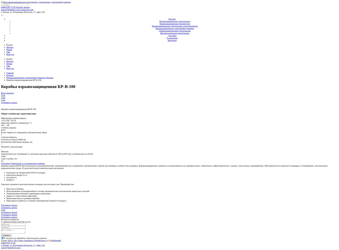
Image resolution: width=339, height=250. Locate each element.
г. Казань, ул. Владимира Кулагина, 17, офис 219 (23, 245)
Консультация (7, 93)
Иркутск (10, 54)
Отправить (6, 235)
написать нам (27, 10)
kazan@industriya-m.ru (11, 10)
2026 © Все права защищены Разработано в (34, 240)
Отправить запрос (9, 102)
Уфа (8, 52)
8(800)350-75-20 (8, 7)
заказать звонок (23, 7)
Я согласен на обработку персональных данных (25, 238)
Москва (9, 47)
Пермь (9, 50)
